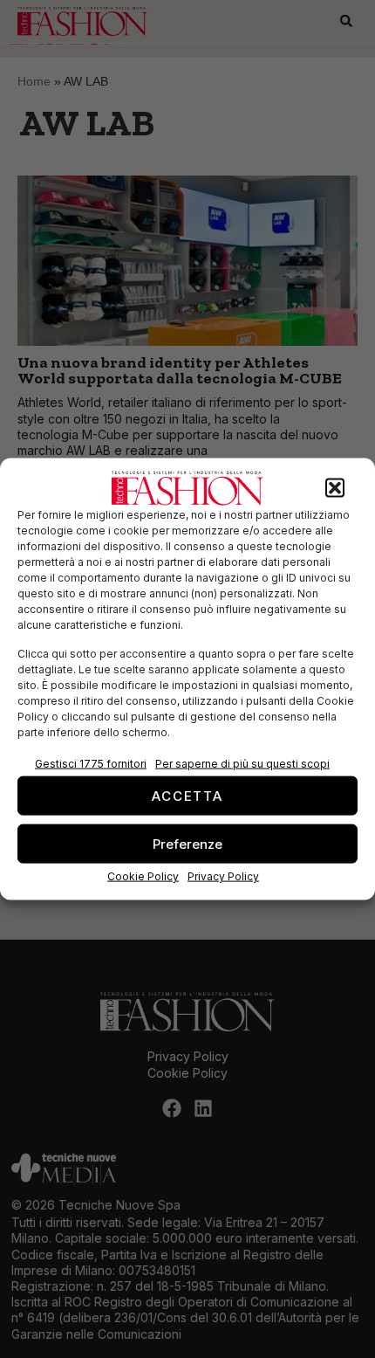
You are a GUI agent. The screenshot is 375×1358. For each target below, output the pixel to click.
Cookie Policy (143, 876)
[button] (335, 488)
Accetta (187, 795)
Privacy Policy (223, 876)
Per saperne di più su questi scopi (242, 763)
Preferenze (187, 843)
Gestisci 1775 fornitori (91, 763)
